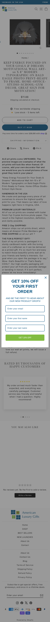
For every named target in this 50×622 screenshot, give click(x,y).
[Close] (46, 278)
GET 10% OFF (25, 338)
